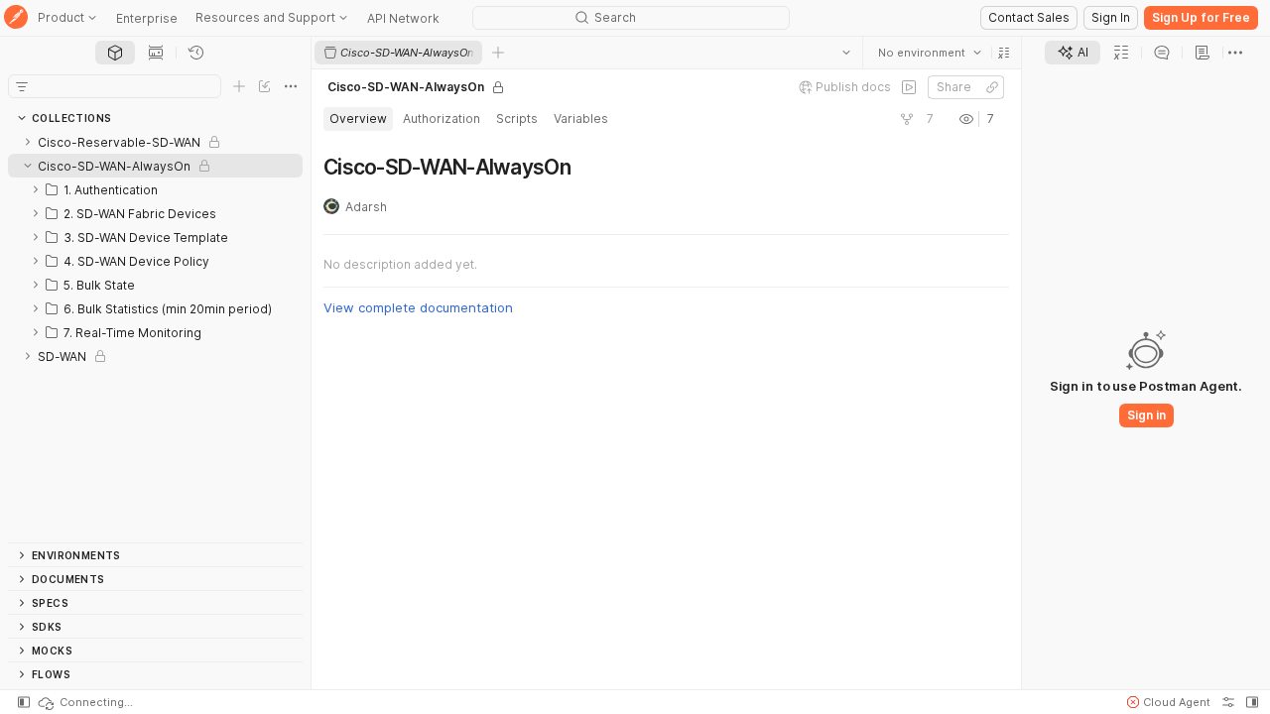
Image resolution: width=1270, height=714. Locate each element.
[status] (84, 702)
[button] (1004, 52)
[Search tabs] (846, 52)
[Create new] (239, 86)
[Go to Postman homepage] (16, 18)
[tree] (155, 336)
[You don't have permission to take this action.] (498, 52)
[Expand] (28, 142)
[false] (909, 87)
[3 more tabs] (1235, 52)
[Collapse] (28, 166)
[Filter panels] (22, 86)
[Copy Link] (992, 87)
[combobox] (929, 52)
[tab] (115, 52)
